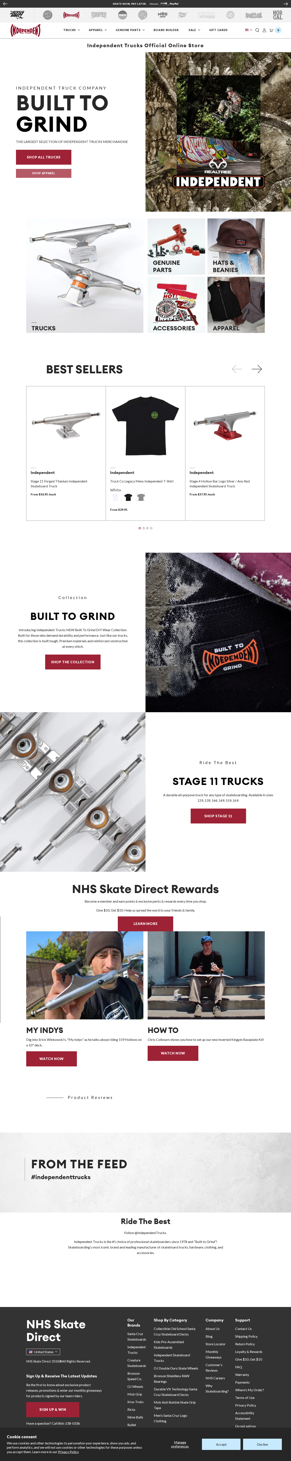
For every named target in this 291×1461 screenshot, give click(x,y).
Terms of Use (245, 1397)
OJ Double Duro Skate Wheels (176, 1368)
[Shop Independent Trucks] (71, 15)
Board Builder (167, 30)
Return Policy (245, 1344)
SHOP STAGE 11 (218, 816)
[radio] (115, 497)
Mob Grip (134, 1394)
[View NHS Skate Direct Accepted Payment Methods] (164, 4)
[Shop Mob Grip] (162, 15)
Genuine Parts (128, 30)
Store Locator (216, 1344)
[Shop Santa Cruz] (47, 15)
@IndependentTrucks (150, 1233)
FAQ (238, 1367)
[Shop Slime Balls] (230, 15)
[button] (257, 30)
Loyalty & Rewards (248, 1352)
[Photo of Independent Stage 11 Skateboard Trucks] (73, 792)
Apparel (96, 30)
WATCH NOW (51, 1059)
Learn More (153, 924)
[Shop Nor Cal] (277, 15)
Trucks (70, 30)
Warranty (242, 1375)
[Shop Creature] (98, 15)
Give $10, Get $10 (248, 1359)
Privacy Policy (68, 1452)
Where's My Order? (249, 1390)
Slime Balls (135, 1417)
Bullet (131, 1425)
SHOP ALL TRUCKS (49, 157)
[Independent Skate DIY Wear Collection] (218, 632)
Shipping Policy (246, 1336)
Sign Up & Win (52, 1409)
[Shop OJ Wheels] (142, 15)
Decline (262, 1444)
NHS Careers (215, 1378)
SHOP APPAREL (43, 173)
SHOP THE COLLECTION (72, 662)
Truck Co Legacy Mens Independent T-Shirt (142, 481)
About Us (213, 1329)
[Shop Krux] (182, 15)
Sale (193, 30)
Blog (209, 1336)
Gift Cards (219, 30)
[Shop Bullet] (253, 15)
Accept (221, 1444)
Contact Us (243, 1329)
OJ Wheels (135, 1386)
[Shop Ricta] (206, 15)
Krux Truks (135, 1402)
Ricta (131, 1409)
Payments (242, 1382)
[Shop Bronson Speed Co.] (122, 15)
